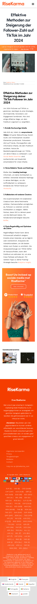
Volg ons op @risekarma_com (17, 466)
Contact (9, 462)
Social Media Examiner (12, 156)
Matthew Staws (10, 82)
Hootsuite (7, 188)
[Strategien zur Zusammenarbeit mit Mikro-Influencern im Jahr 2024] (27, 358)
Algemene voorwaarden (15, 451)
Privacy (9, 454)
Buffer (5, 220)
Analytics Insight (24, 262)
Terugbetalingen (12, 456)
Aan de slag (25, 49)
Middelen (9, 459)
